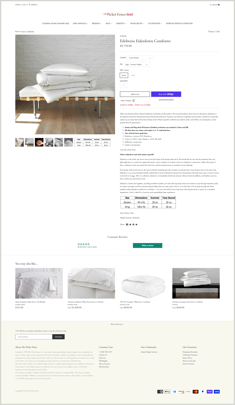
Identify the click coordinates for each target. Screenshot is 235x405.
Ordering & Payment (190, 355)
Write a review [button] (147, 245)
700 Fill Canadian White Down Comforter (135, 303)
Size (121, 70)
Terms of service (104, 364)
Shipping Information (190, 352)
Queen (124, 75)
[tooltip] (133, 100)
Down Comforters (28, 31)
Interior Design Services (149, 352)
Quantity (124, 81)
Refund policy (104, 366)
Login (17, 4)
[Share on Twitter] (130, 224)
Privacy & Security (189, 361)
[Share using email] (136, 224)
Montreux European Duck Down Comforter (187, 303)
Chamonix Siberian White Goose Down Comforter (85, 303)
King (133, 75)
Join (24, 4)
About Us (102, 358)
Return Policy (187, 358)
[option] (19, 142)
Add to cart (135, 94)
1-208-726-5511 (105, 352)
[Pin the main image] (133, 224)
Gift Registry (103, 361)
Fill (121, 64)
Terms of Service (188, 364)
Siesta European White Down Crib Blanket (30, 303)
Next (218, 31)
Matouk (123, 36)
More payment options (166, 99)
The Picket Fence (33, 391)
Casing (123, 58)
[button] (135, 101)
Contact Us (103, 355)
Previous (211, 31)
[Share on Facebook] (127, 224)
